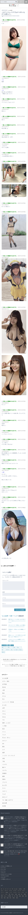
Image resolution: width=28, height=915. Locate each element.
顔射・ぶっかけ (6, 722)
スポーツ (4, 791)
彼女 (20, 896)
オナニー (4, 740)
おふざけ (4, 785)
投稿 (23, 896)
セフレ (23, 890)
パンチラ (4, 764)
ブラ (26, 892)
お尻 (3, 708)
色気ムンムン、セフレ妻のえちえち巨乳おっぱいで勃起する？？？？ (16, 636)
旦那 (26, 896)
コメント (5, 580)
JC (3, 888)
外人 (3, 699)
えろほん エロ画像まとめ (6, 866)
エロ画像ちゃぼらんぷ (6, 879)
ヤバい (4, 788)
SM (3, 743)
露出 (3, 746)
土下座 (13, 649)
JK (7, 888)
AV (1, 888)
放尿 (3, 752)
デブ (16, 647)
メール (4, 598)
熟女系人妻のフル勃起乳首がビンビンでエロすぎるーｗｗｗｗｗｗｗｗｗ (14, 660)
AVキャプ (4, 797)
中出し (12, 894)
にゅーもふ (3, 871)
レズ (3, 749)
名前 (3, 592)
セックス (19, 890)
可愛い (9, 649)
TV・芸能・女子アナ (7, 800)
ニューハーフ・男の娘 (8, 702)
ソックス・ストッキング (8, 755)
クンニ (4, 731)
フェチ (15, 616)
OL (10, 888)
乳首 (16, 894)
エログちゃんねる (5, 875)
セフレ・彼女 (5, 681)
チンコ (2, 892)
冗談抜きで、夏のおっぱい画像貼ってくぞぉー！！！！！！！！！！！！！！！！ (16, 631)
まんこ (4, 711)
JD (5, 888)
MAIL (21, 2)
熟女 (3, 693)
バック (10, 892)
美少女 (4, 687)
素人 (21, 649)
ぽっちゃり (5, 647)
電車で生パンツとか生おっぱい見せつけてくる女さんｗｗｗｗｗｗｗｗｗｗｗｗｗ (16, 621)
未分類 (4, 806)
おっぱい (4, 705)
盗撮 (3, 776)
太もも (4, 717)
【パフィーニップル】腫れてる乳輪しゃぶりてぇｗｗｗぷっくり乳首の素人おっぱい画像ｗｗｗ (13, 665)
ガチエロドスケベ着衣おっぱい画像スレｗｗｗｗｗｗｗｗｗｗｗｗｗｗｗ (16, 626)
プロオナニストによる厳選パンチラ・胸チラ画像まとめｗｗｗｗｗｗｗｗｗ (16, 640)
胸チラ (4, 767)
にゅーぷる (3, 869)
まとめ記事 (5, 616)
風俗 (4, 652)
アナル (4, 714)
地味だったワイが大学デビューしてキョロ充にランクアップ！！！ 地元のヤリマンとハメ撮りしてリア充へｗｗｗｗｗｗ (15, 827)
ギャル (4, 696)
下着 (3, 761)
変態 (2, 896)
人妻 (3, 690)
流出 (2, 897)
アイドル (11, 647)
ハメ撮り (4, 725)
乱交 (3, 728)
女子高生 (9, 896)
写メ (22, 894)
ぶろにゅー (3, 872)
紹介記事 (4, 803)
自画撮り (4, 773)
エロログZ (3, 877)
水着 (11, 616)
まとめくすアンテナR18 (6, 874)
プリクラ (4, 782)
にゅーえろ (3, 867)
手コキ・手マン (6, 737)
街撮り (4, 779)
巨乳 (18, 649)
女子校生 (4, 684)
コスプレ (4, 770)
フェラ (4, 734)
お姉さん (20, 888)
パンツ (20, 647)
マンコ (4, 649)
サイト (4, 603)
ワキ (3, 719)
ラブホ (6, 894)
